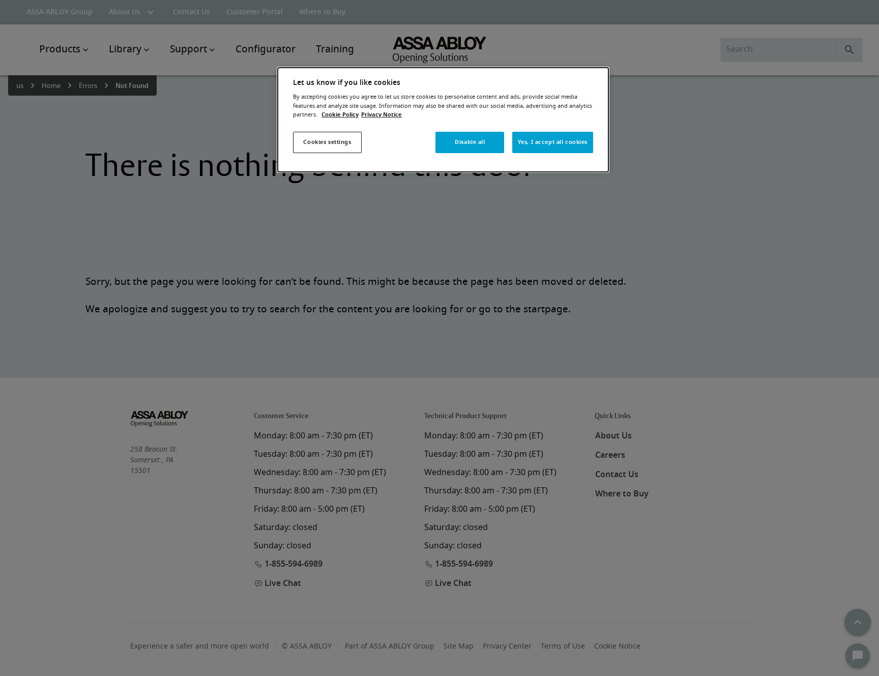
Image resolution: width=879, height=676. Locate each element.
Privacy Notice (381, 114)
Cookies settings (327, 142)
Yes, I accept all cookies (553, 142)
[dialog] (443, 120)
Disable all (470, 142)
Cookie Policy (340, 114)
